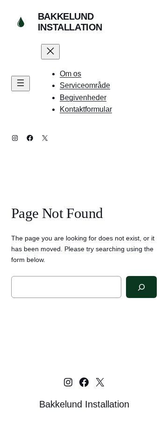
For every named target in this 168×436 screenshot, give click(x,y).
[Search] (141, 287)
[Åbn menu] (20, 83)
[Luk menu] (50, 51)
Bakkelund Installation (70, 21)
